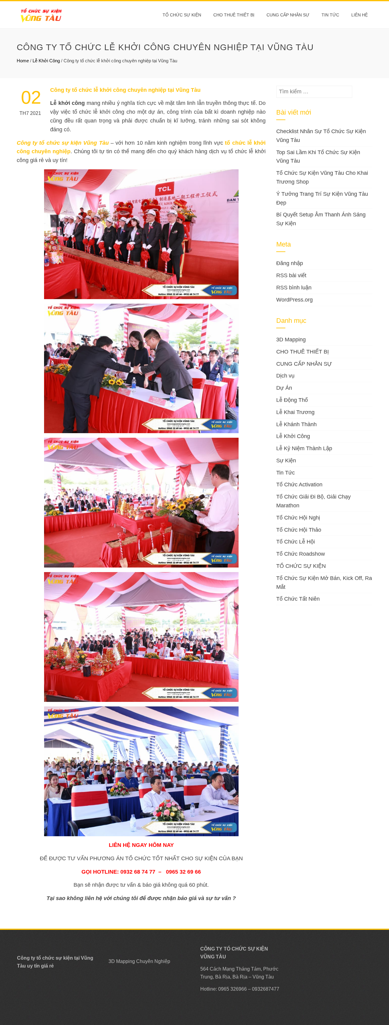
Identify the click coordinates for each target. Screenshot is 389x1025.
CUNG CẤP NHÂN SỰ (288, 14)
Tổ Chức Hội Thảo (298, 530)
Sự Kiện (286, 460)
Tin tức (330, 14)
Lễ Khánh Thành (296, 424)
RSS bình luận (294, 288)
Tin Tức (285, 473)
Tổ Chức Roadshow (300, 554)
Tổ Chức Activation (299, 484)
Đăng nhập (289, 263)
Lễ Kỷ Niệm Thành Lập (304, 448)
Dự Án (284, 388)
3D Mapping (291, 339)
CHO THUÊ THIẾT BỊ (233, 14)
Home (23, 60)
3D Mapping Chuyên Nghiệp (139, 961)
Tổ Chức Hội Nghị (298, 518)
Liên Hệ (359, 14)
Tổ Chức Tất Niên (298, 599)
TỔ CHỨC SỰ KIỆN (182, 14)
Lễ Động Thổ (292, 400)
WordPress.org (294, 300)
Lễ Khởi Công (46, 60)
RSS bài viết (291, 275)
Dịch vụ (285, 376)
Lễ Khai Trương (295, 412)
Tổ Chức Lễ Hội (295, 542)
